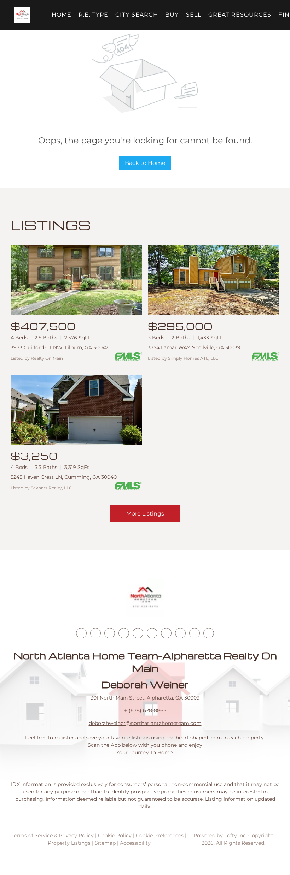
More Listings (145, 513)
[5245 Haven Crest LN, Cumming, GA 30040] (76, 410)
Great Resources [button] (240, 14)
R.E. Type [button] (93, 14)
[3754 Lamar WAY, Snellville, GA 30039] (213, 280)
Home (61, 14)
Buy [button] (172, 14)
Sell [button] (193, 14)
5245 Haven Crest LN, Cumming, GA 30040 (64, 477)
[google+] (208, 633)
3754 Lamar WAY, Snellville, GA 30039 (194, 347)
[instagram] (138, 633)
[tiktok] (166, 633)
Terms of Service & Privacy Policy (53, 835)
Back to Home (145, 163)
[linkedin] (95, 633)
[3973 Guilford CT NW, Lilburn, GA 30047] (76, 280)
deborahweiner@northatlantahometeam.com (145, 723)
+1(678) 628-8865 (145, 710)
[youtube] (152, 633)
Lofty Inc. (235, 835)
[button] (22, 15)
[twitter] (109, 633)
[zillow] (123, 633)
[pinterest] (194, 633)
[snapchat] (180, 633)
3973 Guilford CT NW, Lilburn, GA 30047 (59, 347)
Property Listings (69, 843)
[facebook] (81, 633)
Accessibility (135, 843)
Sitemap (105, 843)
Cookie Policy (115, 835)
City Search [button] (136, 14)
